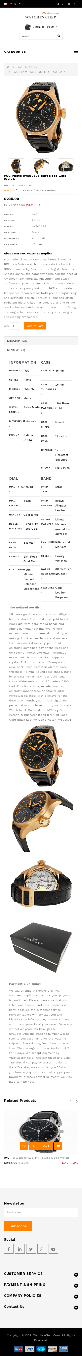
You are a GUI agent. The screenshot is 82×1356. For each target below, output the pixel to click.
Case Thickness (48, 389)
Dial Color (14, 503)
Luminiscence (48, 544)
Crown (46, 467)
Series (14, 379)
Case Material (47, 408)
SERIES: (9, 220)
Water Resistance (48, 574)
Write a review (46, 190)
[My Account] (60, 3)
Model (14, 389)
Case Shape (46, 424)
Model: (8, 226)
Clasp (14, 556)
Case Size (48, 373)
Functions (16, 572)
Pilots (33, 67)
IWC (19, 67)
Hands (14, 514)
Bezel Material (15, 528)
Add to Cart (35, 325)
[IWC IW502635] (41, 117)
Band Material (47, 505)
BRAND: (9, 214)
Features (48, 590)
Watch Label (14, 409)
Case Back (45, 438)
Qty (6, 325)
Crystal (47, 450)
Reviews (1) (16, 350)
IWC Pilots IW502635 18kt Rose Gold (39, 71)
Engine (15, 435)
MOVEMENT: (12, 238)
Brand (14, 370)
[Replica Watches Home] (41, 16)
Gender (15, 398)
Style (46, 556)
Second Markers (48, 522)
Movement (16, 423)
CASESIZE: (11, 244)
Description (17, 340)
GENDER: (10, 232)
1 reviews (26, 190)
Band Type (45, 489)
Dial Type (16, 489)
